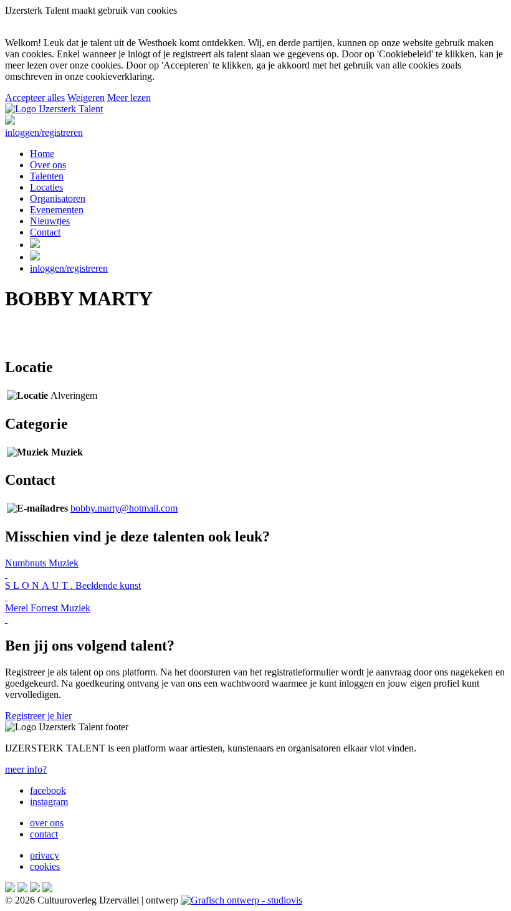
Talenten (47, 176)
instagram (49, 801)
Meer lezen (129, 97)
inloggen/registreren (44, 132)
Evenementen (57, 209)
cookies (45, 866)
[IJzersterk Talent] (54, 108)
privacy (44, 855)
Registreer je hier (38, 715)
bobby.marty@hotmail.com (124, 508)
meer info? (26, 769)
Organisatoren (57, 198)
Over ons (48, 165)
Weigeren (86, 97)
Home (42, 153)
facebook (48, 790)
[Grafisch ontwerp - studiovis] (241, 900)
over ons (47, 823)
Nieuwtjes (50, 221)
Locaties (46, 187)
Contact (45, 232)
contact (44, 834)
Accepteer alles (35, 97)
